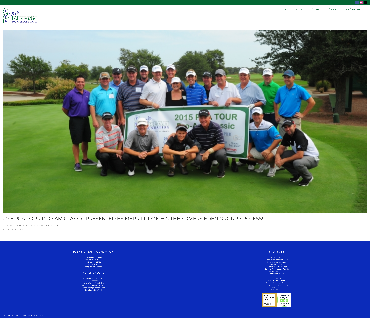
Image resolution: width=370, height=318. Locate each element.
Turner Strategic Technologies (93, 288)
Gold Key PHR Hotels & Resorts (277, 269)
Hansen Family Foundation (93, 283)
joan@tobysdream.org (93, 267)
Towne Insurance (276, 290)
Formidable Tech (39, 315)
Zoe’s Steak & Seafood (93, 290)
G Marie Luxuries (276, 264)
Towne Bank (277, 287)
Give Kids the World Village (277, 267)
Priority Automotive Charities (93, 285)
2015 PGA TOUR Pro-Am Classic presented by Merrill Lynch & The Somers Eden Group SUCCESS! (133, 219)
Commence (93, 281)
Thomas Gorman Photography (276, 285)
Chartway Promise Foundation (93, 278)
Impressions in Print (277, 274)
